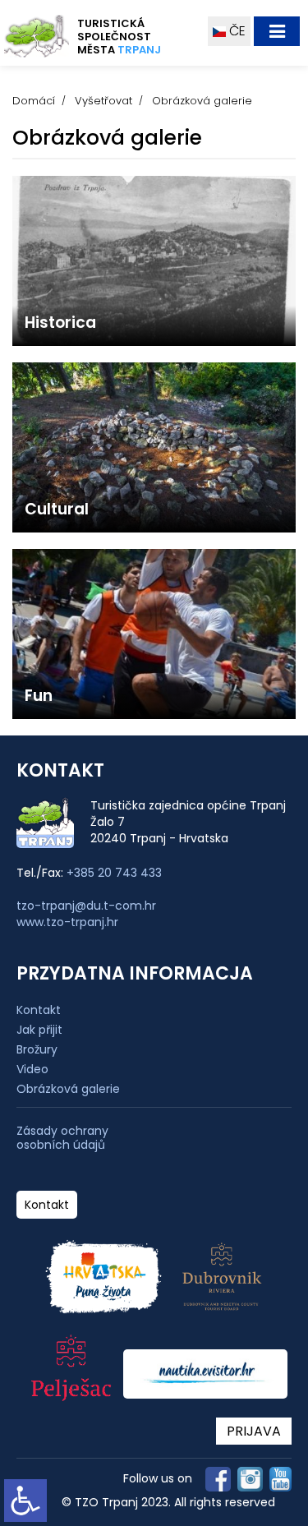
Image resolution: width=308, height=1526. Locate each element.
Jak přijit (39, 1029)
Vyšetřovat (103, 100)
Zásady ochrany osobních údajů (62, 1138)
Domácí (33, 100)
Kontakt (38, 1010)
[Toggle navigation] (277, 31)
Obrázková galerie (68, 1089)
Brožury (36, 1049)
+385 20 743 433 (114, 872)
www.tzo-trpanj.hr (67, 922)
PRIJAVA (253, 1431)
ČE (236, 30)
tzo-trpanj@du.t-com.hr (86, 905)
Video (32, 1069)
